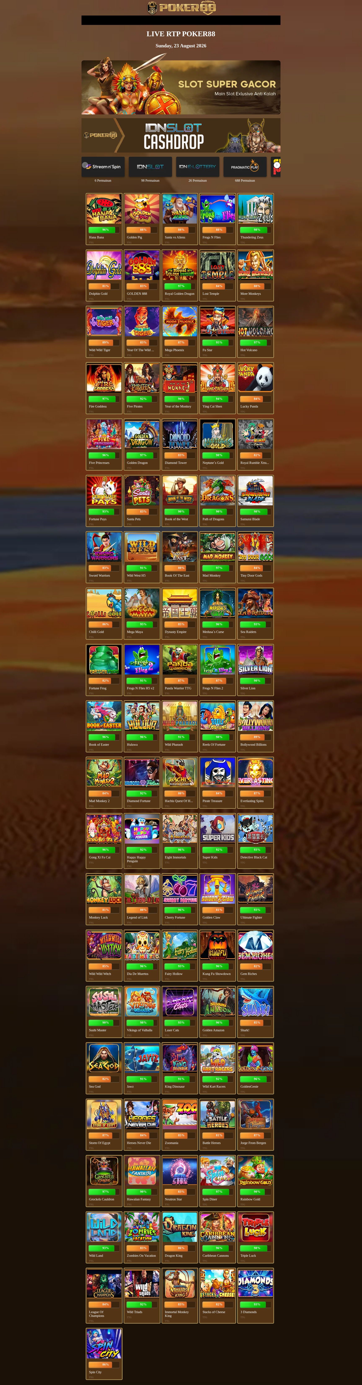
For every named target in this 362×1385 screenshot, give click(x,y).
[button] (277, 165)
